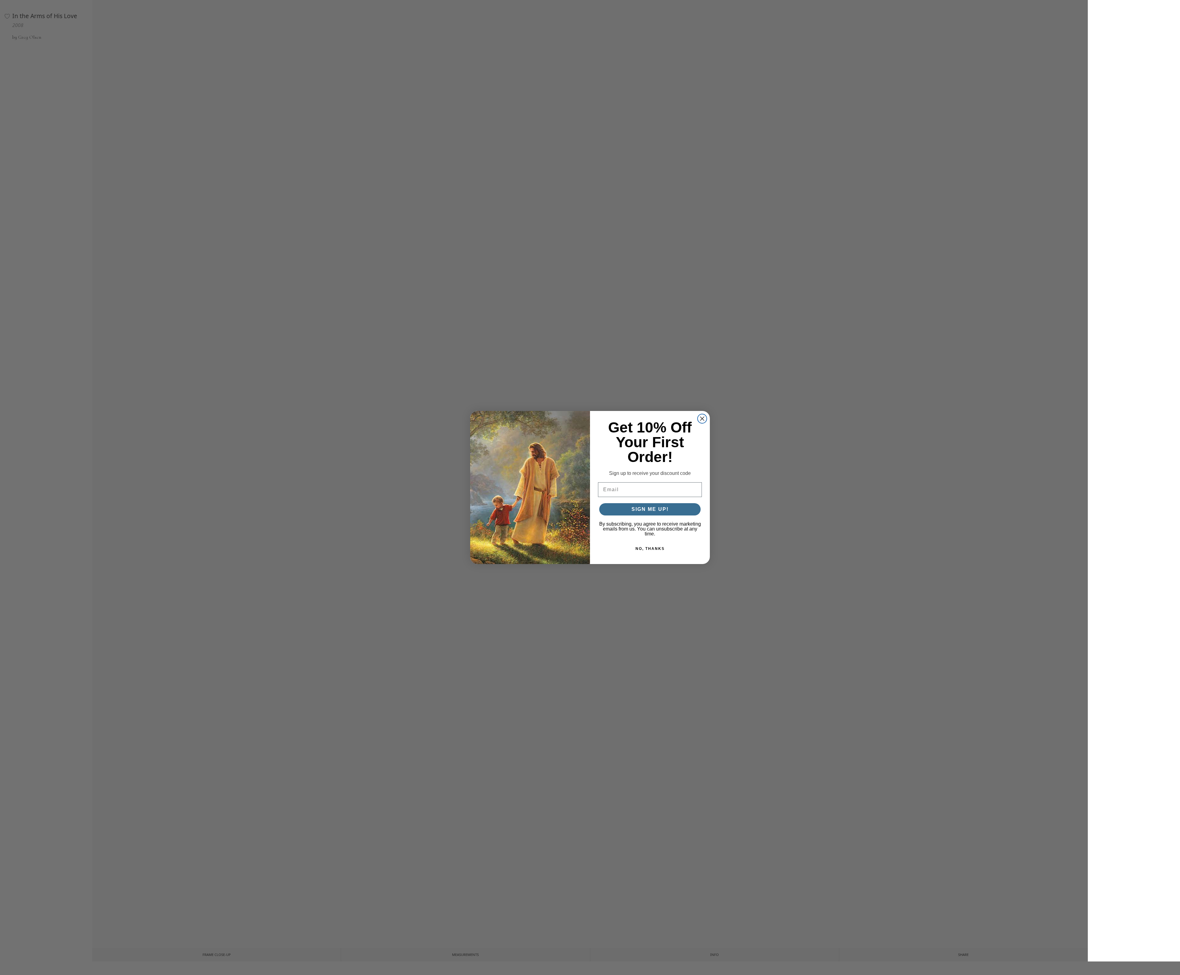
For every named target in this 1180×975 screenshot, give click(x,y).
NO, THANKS (650, 549)
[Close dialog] (702, 418)
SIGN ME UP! (650, 509)
